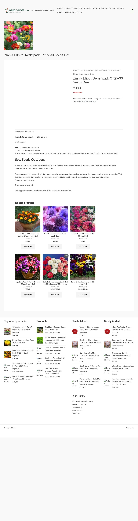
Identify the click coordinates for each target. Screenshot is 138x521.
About (79, 12)
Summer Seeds (89, 74)
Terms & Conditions (79, 404)
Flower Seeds (83, 70)
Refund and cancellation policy (82, 401)
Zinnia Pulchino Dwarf (89, 101)
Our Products (118, 8)
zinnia (79, 101)
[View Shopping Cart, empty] (132, 10)
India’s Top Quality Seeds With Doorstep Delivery (78, 8)
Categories (106, 8)
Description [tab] (19, 132)
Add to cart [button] (28, 246)
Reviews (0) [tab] (29, 132)
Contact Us (70, 12)
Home (75, 70)
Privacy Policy (77, 407)
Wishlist (60, 12)
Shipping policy (77, 410)
